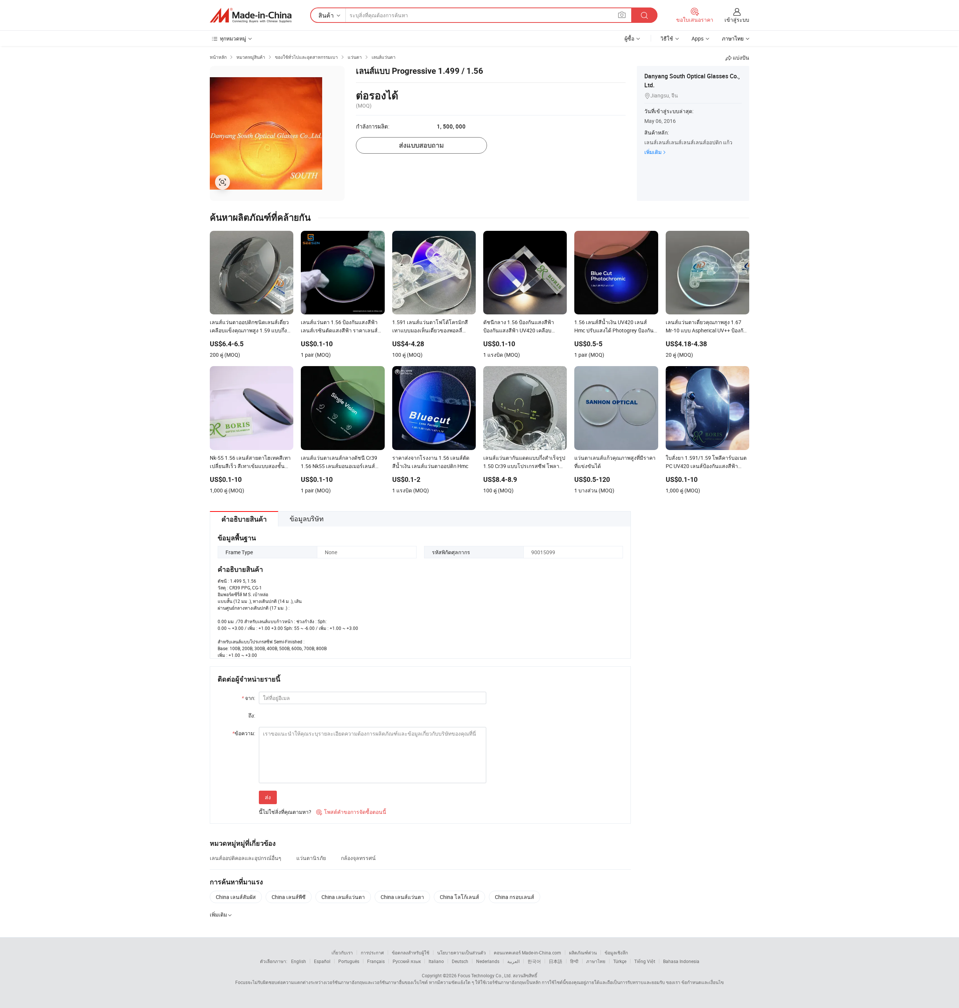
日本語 (555, 961)
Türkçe (619, 961)
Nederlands (487, 961)
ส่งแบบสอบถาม (421, 145)
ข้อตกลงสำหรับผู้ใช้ (410, 953)
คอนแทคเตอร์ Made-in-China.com (527, 953)
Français (376, 961)
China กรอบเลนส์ (514, 896)
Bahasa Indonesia (681, 961)
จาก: (248, 697)
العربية (513, 961)
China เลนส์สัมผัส (236, 896)
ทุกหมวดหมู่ (233, 38)
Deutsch (460, 961)
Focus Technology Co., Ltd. (485, 975)
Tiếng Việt (644, 961)
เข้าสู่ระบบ (736, 19)
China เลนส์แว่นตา (343, 896)
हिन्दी (574, 961)
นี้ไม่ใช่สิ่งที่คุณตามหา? (285, 811)
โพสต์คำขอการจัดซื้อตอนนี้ (351, 811)
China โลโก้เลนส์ (459, 896)
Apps (698, 38)
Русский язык (407, 961)
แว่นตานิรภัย (311, 857)
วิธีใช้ (666, 38)
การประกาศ (372, 953)
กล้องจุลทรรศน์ (358, 857)
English (298, 961)
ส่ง (268, 797)
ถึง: (251, 715)
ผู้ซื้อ (629, 38)
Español (322, 961)
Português (348, 961)
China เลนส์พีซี (289, 896)
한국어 (534, 961)
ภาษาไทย (595, 961)
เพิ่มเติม (653, 152)
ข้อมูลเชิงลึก (616, 953)
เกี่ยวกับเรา (342, 953)
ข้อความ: (243, 733)
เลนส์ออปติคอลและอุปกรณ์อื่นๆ (245, 857)
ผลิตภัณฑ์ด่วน (583, 953)
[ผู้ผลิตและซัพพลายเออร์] (250, 15)
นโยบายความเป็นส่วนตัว (461, 953)
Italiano (436, 961)
